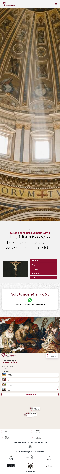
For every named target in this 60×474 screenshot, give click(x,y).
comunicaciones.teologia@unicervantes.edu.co (32, 304)
